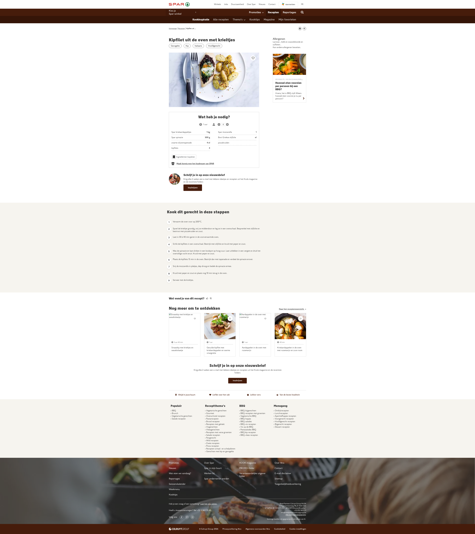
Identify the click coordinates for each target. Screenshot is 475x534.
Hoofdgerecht (214, 46)
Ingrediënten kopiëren (185, 157)
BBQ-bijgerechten (248, 410)
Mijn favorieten (287, 19)
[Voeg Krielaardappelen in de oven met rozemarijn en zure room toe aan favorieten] (300, 318)
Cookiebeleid (279, 529)
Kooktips (254, 19)
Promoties (255, 12)
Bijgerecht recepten (283, 424)
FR (302, 4)
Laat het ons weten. (208, 504)
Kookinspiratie (200, 19)
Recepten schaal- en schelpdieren (220, 448)
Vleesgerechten (213, 429)
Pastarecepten (212, 418)
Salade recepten (179, 418)
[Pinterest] (187, 517)
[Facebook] (181, 517)
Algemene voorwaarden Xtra (258, 529)
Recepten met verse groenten (219, 432)
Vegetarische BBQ (248, 416)
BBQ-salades (246, 421)
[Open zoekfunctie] (302, 12)
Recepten (273, 12)
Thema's (238, 19)
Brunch (175, 413)
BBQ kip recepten (248, 432)
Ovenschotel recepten (215, 416)
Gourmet (210, 413)
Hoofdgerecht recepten (285, 421)
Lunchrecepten (281, 413)
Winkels (217, 4)
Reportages (289, 12)
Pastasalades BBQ (248, 429)
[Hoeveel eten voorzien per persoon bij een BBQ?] (289, 64)
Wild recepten (212, 440)
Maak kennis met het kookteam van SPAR (195, 163)
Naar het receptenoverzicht (291, 309)
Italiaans (198, 46)
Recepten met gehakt (215, 424)
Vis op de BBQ (246, 427)
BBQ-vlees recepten (249, 435)
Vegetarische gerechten (182, 416)
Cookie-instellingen (297, 529)
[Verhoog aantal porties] (227, 124)
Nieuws (262, 4)
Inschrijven (193, 187)
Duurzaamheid (237, 4)
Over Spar (251, 4)
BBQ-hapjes (245, 418)
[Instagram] (192, 517)
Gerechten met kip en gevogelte (220, 451)
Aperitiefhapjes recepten (285, 416)
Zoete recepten (212, 443)
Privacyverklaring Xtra (232, 529)
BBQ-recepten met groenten (252, 413)
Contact (271, 4)
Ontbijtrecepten (282, 410)
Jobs (226, 4)
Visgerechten (212, 427)
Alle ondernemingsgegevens (296, 515)
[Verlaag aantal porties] (219, 124)
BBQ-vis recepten (248, 424)
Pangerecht (211, 438)
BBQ (174, 410)
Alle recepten (221, 19)
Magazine (269, 19)
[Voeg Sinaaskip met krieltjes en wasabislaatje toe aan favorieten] (194, 318)
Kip (187, 46)
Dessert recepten (282, 427)
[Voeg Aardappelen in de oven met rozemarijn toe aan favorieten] (265, 318)
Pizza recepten (212, 446)
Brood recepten (213, 421)
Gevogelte (175, 46)
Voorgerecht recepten (284, 418)
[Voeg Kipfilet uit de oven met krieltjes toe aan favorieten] (253, 58)
